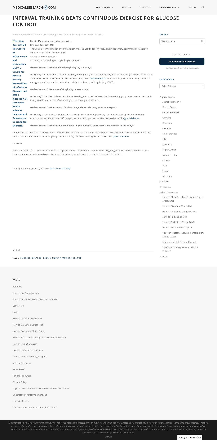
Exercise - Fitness (68, 34)
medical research (72, 257)
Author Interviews (171, 101)
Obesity (166, 160)
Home (16, 312)
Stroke (165, 170)
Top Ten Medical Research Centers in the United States (41, 388)
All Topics (167, 176)
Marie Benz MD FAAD (92, 34)
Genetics (166, 128)
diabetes (25, 257)
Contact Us (145, 7)
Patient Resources (168, 7)
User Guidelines (21, 401)
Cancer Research (171, 112)
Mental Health (169, 154)
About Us (126, 7)
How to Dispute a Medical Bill (177, 206)
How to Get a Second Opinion (177, 227)
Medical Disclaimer (22, 362)
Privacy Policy (19, 382)
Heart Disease (169, 133)
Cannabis (166, 117)
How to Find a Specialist (174, 216)
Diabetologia (51, 34)
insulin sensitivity (98, 78)
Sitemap (108, 437)
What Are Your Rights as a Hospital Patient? (35, 407)
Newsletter (18, 369)
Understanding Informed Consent (179, 241)
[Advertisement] (83, 209)
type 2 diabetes (131, 118)
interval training (52, 257)
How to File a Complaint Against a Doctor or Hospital (39, 337)
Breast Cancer (169, 106)
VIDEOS (192, 7)
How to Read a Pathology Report (179, 211)
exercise (36, 257)
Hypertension (169, 149)
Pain (164, 165)
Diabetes (38, 34)
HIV (164, 138)
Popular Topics (103, 7)
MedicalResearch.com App (182, 61)
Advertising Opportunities (26, 292)
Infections (167, 144)
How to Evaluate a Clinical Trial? (178, 222)
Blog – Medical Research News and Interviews (36, 299)
